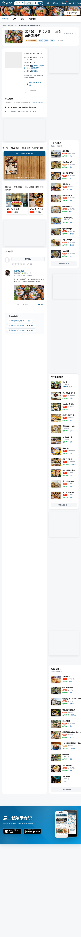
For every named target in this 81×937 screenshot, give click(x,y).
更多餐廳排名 (62, 263)
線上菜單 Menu (24, 154)
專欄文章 (71, 3)
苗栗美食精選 (32, 40)
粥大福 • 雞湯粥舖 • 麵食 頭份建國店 (43, 33)
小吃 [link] (40, 40)
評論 (22, 19)
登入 (48, 3)
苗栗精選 (10, 25)
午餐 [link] (46, 40)
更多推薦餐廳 (62, 505)
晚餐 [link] (52, 40)
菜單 (15, 19)
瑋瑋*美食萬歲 (19, 271)
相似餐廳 (32, 19)
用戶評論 (9, 251)
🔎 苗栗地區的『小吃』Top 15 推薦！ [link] (20, 321)
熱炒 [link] (70, 387)
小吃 (16, 25)
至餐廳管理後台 (29, 177)
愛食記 (4, 25)
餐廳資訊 (5, 19)
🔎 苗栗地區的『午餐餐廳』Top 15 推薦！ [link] (22, 325)
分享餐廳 (33, 90)
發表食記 (55, 3)
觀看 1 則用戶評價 (35, 83)
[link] (70, 156)
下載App (63, 3)
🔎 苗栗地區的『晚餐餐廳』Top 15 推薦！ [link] (22, 330)
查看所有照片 (73, 13)
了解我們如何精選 (38, 102)
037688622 (34, 71)
